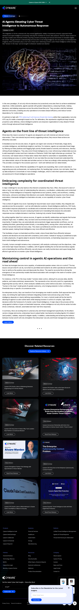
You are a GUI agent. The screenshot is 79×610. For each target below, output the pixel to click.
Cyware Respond (7, 544)
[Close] (69, 588)
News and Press (57, 565)
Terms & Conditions (16, 603)
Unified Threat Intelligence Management (64, 531)
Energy (30, 541)
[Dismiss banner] (49, 2)
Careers (55, 562)
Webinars (31, 568)
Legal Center (57, 568)
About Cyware (57, 556)
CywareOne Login (8, 565)
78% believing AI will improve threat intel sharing (36, 117)
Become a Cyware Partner (10, 568)
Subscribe (36, 600)
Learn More (8, 322)
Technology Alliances (9, 559)
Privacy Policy (6, 603)
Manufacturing (32, 544)
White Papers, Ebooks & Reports (37, 562)
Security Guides (32, 559)
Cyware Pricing (57, 559)
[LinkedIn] (69, 603)
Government (31, 538)
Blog (29, 556)
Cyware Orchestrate (8, 541)
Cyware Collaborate (8, 538)
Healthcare (31, 534)
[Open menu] (76, 8)
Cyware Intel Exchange (9, 534)
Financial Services (33, 531)
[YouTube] (64, 603)
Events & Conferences (34, 565)
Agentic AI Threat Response (61, 534)
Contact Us (56, 571)
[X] (75, 603)
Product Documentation (34, 571)
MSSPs (5, 562)
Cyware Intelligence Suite (10, 531)
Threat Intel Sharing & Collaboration (63, 538)
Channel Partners (8, 556)
